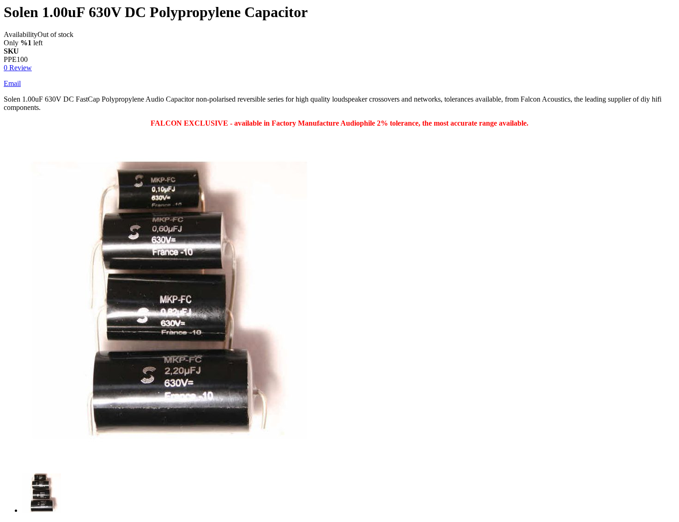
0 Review (18, 68)
